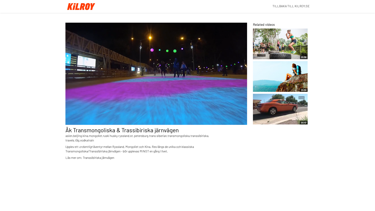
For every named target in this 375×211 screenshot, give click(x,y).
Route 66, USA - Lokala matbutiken (271, 119)
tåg (77, 140)
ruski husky (110, 136)
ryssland (123, 136)
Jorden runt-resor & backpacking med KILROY (273, 87)
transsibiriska (199, 136)
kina (85, 136)
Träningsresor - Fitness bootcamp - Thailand (271, 54)
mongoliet (95, 136)
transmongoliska (179, 136)
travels (69, 140)
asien (68, 136)
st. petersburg (139, 136)
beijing (77, 136)
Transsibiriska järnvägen (98, 157)
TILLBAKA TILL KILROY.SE (291, 6)
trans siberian (158, 136)
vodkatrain (87, 140)
